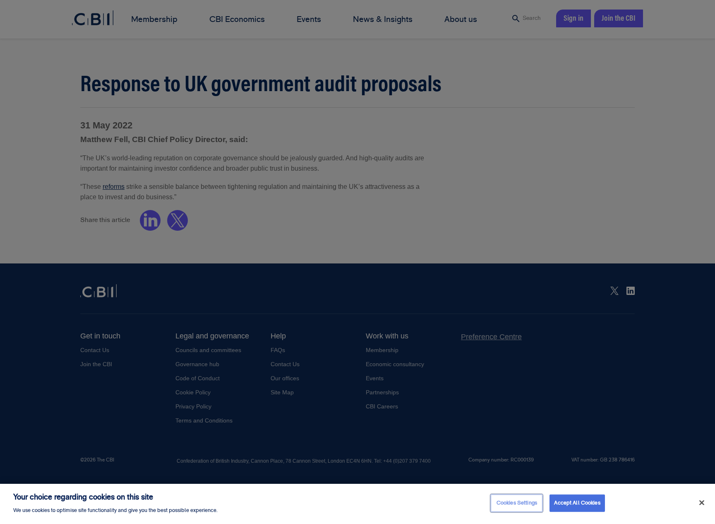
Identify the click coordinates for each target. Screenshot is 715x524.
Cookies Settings (517, 503)
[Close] (702, 503)
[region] (357, 504)
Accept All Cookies (577, 503)
